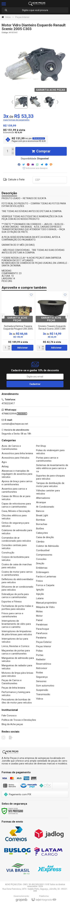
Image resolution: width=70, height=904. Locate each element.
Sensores (41, 681)
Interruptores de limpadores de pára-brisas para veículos (17, 633)
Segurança (42, 676)
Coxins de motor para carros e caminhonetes (17, 573)
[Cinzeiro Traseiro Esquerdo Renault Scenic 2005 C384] (52, 322)
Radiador (41, 659)
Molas (39, 611)
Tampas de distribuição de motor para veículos (50, 485)
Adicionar (22, 347)
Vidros (39, 698)
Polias (39, 650)
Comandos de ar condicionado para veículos (16, 539)
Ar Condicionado (45, 506)
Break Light (42, 515)
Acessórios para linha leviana (17, 453)
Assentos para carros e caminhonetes (14, 490)
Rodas (39, 672)
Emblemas (41, 567)
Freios (39, 580)
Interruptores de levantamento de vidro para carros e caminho (16, 623)
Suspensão (42, 690)
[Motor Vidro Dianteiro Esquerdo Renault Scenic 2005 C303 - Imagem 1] (21, 102)
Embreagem (42, 572)
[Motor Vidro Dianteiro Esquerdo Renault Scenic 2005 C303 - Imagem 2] (35, 102)
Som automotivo (45, 685)
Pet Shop (41, 445)
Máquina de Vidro (45, 607)
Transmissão (43, 694)
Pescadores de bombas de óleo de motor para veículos (17, 701)
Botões (40, 528)
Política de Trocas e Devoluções (19, 719)
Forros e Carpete (45, 585)
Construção (8, 552)
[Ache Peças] (37, 3)
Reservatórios (43, 663)
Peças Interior (22, 17)
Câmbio (40, 541)
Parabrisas (42, 624)
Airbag (5, 466)
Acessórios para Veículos (15, 457)
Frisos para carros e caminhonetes (12, 615)
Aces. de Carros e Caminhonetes (11, 447)
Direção (40, 563)
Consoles (41, 559)
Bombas (40, 519)
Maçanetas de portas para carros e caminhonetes (16, 652)
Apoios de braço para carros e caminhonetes (17, 483)
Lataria (39, 598)
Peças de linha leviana (13, 687)
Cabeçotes (42, 532)
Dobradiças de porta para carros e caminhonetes (15, 596)
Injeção (40, 594)
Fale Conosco (9, 715)
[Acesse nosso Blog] (11, 737)
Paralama (41, 637)
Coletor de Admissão (47, 546)
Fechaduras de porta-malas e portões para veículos (17, 607)
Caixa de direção (45, 537)
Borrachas (41, 524)
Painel (39, 620)
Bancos (40, 511)
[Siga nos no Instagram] (3, 737)
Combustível (42, 550)
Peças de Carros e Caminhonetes (11, 682)
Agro (4, 462)
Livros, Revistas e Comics (15, 646)
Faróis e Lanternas (46, 576)
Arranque (41, 502)
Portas (39, 655)
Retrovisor (41, 668)
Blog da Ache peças (12, 724)
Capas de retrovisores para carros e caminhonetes (16, 505)
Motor (39, 615)
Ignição (40, 589)
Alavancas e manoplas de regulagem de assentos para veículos (17, 473)
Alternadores (43, 498)
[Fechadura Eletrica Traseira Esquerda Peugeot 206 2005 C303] (18, 322)
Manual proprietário (46, 602)
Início (8, 17)
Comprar (43, 151)
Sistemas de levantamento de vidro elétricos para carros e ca (52, 468)
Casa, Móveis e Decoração (16, 511)
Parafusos (41, 633)
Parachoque (42, 628)
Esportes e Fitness (12, 601)
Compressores (44, 554)
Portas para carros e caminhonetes (47, 459)
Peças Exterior (44, 642)
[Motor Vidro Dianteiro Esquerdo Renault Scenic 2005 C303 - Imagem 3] (49, 102)
